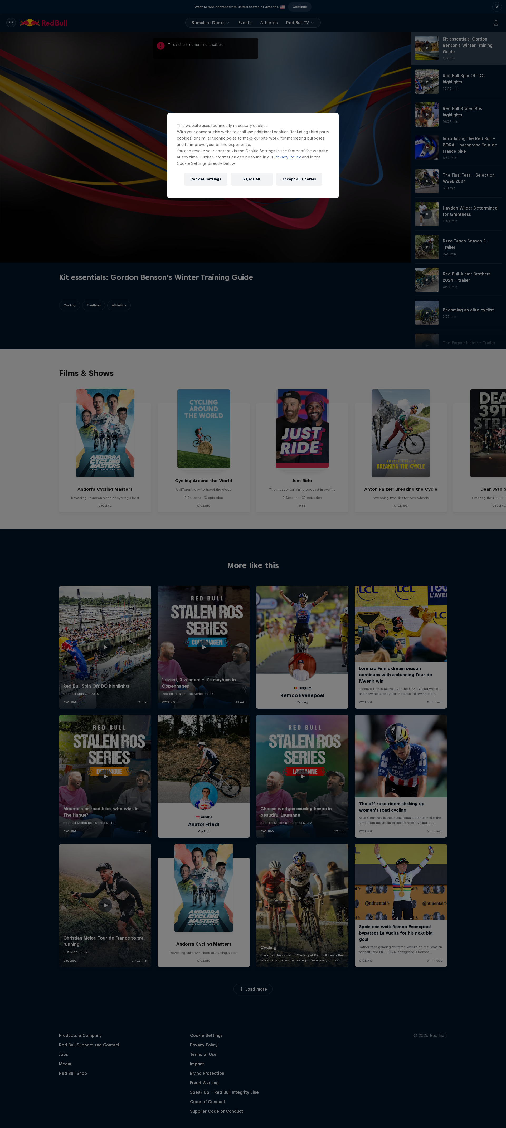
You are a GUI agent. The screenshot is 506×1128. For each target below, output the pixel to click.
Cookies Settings (205, 179)
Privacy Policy (287, 157)
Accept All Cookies (299, 179)
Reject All (251, 179)
